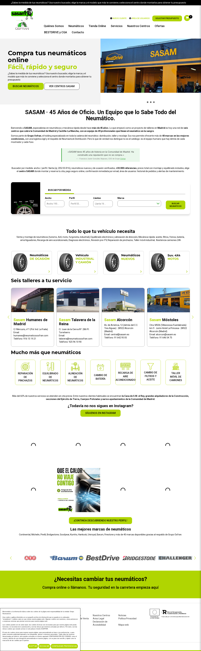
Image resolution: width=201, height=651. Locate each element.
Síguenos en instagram (100, 413)
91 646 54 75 (120, 337)
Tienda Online (97, 26)
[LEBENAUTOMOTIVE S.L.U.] (22, 18)
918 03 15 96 (165, 334)
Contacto (78, 32)
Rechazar (44, 646)
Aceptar (33, 646)
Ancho (48, 198)
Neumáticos (76, 26)
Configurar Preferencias (64, 646)
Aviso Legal (98, 618)
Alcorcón (73, 320)
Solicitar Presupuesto (167, 18)
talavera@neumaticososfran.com (30, 338)
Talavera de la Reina (32, 322)
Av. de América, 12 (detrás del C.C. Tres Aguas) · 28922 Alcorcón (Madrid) (76, 328)
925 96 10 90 (29, 342)
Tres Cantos (166, 320)
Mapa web (123, 625)
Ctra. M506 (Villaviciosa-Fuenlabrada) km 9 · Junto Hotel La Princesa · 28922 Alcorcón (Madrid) (123, 328)
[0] (187, 18)
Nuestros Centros (138, 26)
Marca (120, 198)
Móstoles (118, 320)
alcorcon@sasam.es (121, 334)
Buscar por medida (59, 190)
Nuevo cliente (119, 18)
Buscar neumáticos (26, 86)
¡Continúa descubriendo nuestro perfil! (100, 520)
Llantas (97, 198)
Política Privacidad (127, 618)
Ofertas (160, 26)
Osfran (123, 159)
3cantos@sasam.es (166, 331)
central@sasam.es (74, 334)
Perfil (72, 198)
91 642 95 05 (75, 337)
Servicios (116, 26)
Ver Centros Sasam (62, 86)
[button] (8, 317)
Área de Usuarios (140, 18)
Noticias (122, 615)
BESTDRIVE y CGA (55, 32)
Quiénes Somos (54, 26)
